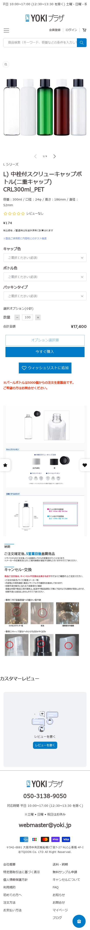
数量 (6, 317)
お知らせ (59, 895)
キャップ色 (12, 249)
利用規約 (9, 887)
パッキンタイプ (15, 287)
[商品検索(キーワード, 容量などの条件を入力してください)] (82, 42)
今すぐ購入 (45, 351)
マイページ (60, 910)
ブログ (57, 918)
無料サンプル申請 (65, 872)
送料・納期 (60, 864)
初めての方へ (12, 895)
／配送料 (18, 230)
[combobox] (45, 43)
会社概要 (9, 864)
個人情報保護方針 (15, 880)
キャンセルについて (66, 880)
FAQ (56, 887)
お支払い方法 (12, 910)
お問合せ (59, 902)
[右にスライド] (54, 156)
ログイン (71, 30)
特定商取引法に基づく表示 (21, 872)
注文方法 (9, 902)
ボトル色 (10, 268)
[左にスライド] (35, 156)
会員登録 (55, 30)
